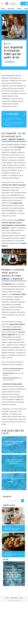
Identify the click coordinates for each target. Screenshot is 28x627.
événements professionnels (12, 329)
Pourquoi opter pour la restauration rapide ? (14, 442)
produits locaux (17, 203)
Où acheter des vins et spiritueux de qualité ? (14, 479)
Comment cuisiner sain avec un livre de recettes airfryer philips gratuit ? (12, 529)
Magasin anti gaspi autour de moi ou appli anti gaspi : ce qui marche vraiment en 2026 (13, 574)
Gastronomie (10, 61)
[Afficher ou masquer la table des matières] (22, 114)
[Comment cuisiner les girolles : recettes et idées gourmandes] (13, 542)
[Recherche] (23, 3)
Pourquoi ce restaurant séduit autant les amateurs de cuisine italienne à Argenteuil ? (14, 124)
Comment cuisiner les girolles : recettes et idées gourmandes (13, 554)
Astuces (8, 566)
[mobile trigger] (3, 3)
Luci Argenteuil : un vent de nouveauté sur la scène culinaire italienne (13, 119)
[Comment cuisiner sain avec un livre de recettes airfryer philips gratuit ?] (13, 516)
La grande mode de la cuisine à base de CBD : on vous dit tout (14, 460)
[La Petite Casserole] (11, 3)
